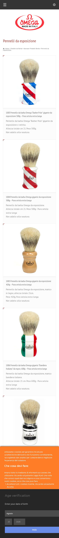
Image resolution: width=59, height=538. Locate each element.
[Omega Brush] (29, 30)
